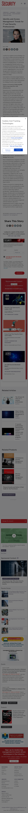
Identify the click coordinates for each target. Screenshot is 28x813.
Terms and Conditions (16, 138)
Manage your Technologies (7, 150)
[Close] (25, 118)
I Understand (18, 149)
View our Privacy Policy (16, 146)
